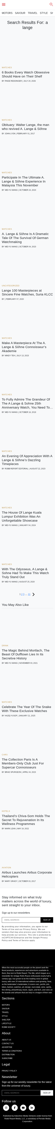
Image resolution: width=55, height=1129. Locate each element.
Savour (20, 13)
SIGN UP (47, 920)
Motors (7, 13)
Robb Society (8, 1027)
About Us (6, 1040)
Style (44, 13)
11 (29, 594)
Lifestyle (6, 1023)
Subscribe (7, 1058)
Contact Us (8, 1043)
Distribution (8, 1055)
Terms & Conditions (12, 1051)
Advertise (7, 1047)
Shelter (6, 1020)
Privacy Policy (9, 1071)
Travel (32, 13)
